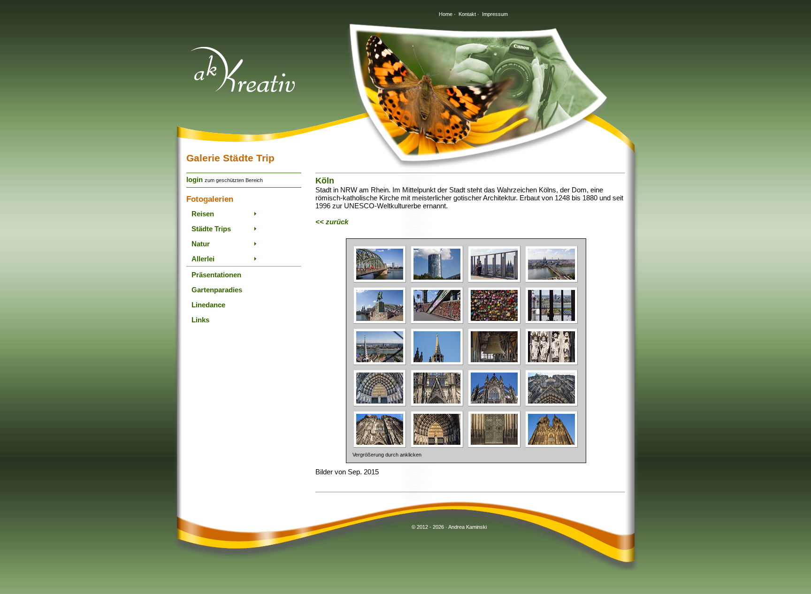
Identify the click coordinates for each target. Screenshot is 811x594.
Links (200, 320)
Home (445, 14)
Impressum (495, 14)
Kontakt (467, 14)
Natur (200, 244)
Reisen (202, 214)
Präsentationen (216, 275)
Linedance (208, 305)
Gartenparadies (216, 290)
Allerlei (202, 259)
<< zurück (331, 222)
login (194, 179)
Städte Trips (211, 229)
